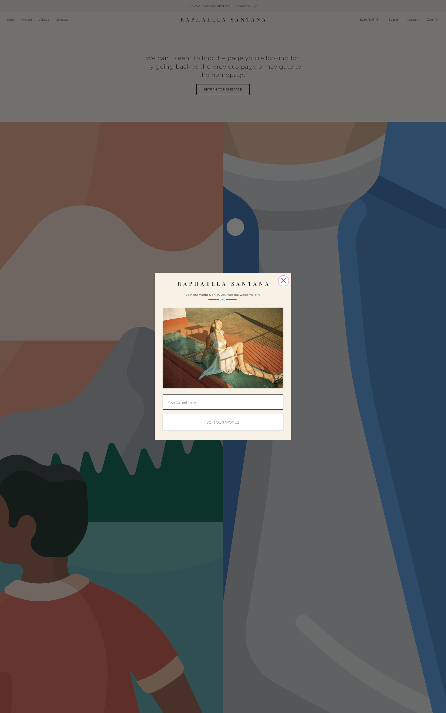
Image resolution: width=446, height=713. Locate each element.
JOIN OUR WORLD (223, 422)
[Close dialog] (283, 280)
